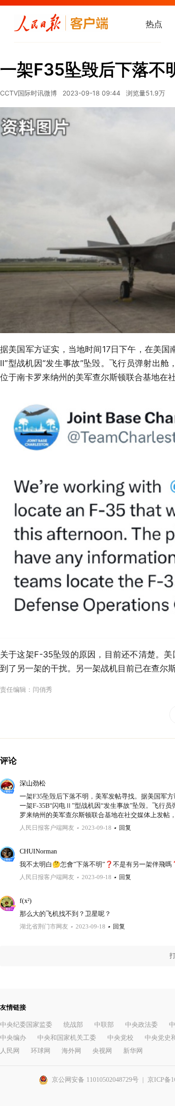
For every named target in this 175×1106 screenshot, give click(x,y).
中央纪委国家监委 (26, 1024)
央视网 (102, 1050)
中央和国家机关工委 (66, 1037)
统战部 (73, 1024)
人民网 (10, 1050)
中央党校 (120, 1037)
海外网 (71, 1050)
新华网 (133, 1050)
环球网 (40, 1050)
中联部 (104, 1024)
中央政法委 (141, 1024)
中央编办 (13, 1037)
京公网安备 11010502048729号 (95, 1079)
